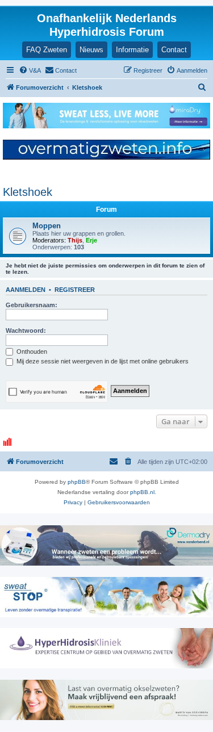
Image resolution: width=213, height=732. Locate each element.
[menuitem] (30, 70)
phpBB (77, 482)
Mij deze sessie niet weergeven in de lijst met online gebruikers (102, 361)
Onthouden (31, 351)
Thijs (75, 240)
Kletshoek (27, 192)
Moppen (46, 225)
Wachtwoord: (26, 330)
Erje (91, 240)
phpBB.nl (142, 492)
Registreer (75, 289)
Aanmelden (25, 289)
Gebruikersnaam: (31, 305)
